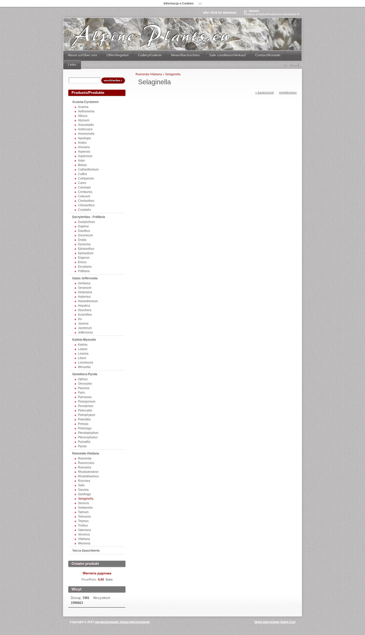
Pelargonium (86, 401)
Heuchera (84, 310)
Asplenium (85, 156)
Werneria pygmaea (97, 573)
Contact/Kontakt (267, 55)
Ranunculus (86, 463)
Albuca (82, 116)
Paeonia (83, 388)
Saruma (83, 489)
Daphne (83, 226)
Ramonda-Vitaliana (85, 453)
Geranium (84, 287)
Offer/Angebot (118, 55)
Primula (83, 424)
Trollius (83, 525)
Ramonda (84, 458)
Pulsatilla (84, 441)
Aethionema (86, 111)
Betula (82, 165)
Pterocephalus (88, 437)
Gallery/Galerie (150, 55)
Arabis (82, 142)
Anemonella (86, 133)
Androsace (85, 129)
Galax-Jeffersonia (85, 278)
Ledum (82, 349)
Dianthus (84, 231)
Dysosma (84, 244)
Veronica (84, 534)
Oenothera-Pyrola (84, 374)
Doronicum (85, 235)
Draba (82, 239)
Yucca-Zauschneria (86, 550)
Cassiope (84, 187)
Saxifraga (84, 494)
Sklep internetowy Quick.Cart (274, 622)
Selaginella (85, 498)
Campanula (86, 178)
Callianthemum (88, 169)
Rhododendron (88, 472)
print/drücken (288, 92)
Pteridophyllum (88, 433)
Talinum (83, 512)
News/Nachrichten (185, 55)
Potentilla (84, 419)
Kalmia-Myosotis (84, 339)
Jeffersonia (85, 332)
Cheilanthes (86, 200)
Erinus (82, 262)
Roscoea (84, 480)
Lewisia (83, 353)
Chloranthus (86, 205)
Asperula (84, 151)
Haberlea (84, 296)
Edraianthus (86, 248)
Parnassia (85, 397)
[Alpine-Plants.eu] (182, 34)
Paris (81, 392)
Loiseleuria (85, 362)
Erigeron (84, 257)
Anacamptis (86, 124)
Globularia (85, 292)
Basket (254, 11)
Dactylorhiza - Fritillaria (88, 217)
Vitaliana (84, 539)
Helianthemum (88, 301)
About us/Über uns (82, 55)
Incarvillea (85, 314)
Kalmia (82, 344)
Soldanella (85, 507)
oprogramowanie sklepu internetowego (122, 622)
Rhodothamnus (88, 476)
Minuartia (84, 367)
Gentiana (84, 283)
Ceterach (84, 196)
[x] (200, 3)
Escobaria (85, 266)
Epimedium (85, 253)
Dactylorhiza (86, 222)
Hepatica (84, 305)
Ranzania (84, 467)
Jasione (83, 323)
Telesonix (84, 516)
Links (72, 65)
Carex (82, 183)
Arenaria (84, 147)
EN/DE (294, 64)
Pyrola (82, 446)
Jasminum (85, 328)
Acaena (83, 107)
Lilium (82, 358)
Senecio (83, 503)
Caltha (82, 174)
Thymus (83, 521)
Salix (81, 485)
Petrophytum (86, 415)
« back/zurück (264, 92)
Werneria (84, 543)
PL (286, 64)
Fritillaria (84, 271)
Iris (80, 319)
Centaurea (85, 192)
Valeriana (84, 530)
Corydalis (84, 209)
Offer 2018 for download (219, 12)
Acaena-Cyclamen (85, 102)
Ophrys (83, 379)
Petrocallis (85, 410)
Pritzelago (85, 428)
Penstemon (85, 406)
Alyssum (83, 120)
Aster (81, 160)
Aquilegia (84, 138)
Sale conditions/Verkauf (227, 55)
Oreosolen (85, 383)
